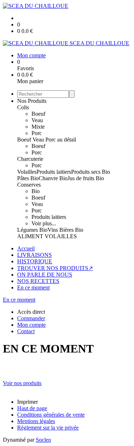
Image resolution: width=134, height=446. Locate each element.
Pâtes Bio (28, 178)
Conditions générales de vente (51, 415)
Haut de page (32, 408)
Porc (36, 133)
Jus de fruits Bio (86, 178)
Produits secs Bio (90, 172)
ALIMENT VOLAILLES (47, 236)
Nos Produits (31, 101)
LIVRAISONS (34, 255)
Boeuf (38, 114)
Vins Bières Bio (65, 230)
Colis (23, 107)
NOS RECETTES (38, 281)
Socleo (43, 440)
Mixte (38, 127)
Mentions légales (36, 421)
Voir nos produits (22, 383)
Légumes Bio (32, 230)
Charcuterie (30, 159)
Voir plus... (43, 223)
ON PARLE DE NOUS (44, 275)
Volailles (26, 172)
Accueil (26, 248)
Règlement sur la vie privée (48, 428)
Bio (35, 191)
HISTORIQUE (34, 261)
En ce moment (33, 287)
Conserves (29, 185)
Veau (37, 120)
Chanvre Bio (53, 178)
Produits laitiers (53, 172)
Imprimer (27, 402)
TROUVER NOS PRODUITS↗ (55, 268)
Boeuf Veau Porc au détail (46, 139)
